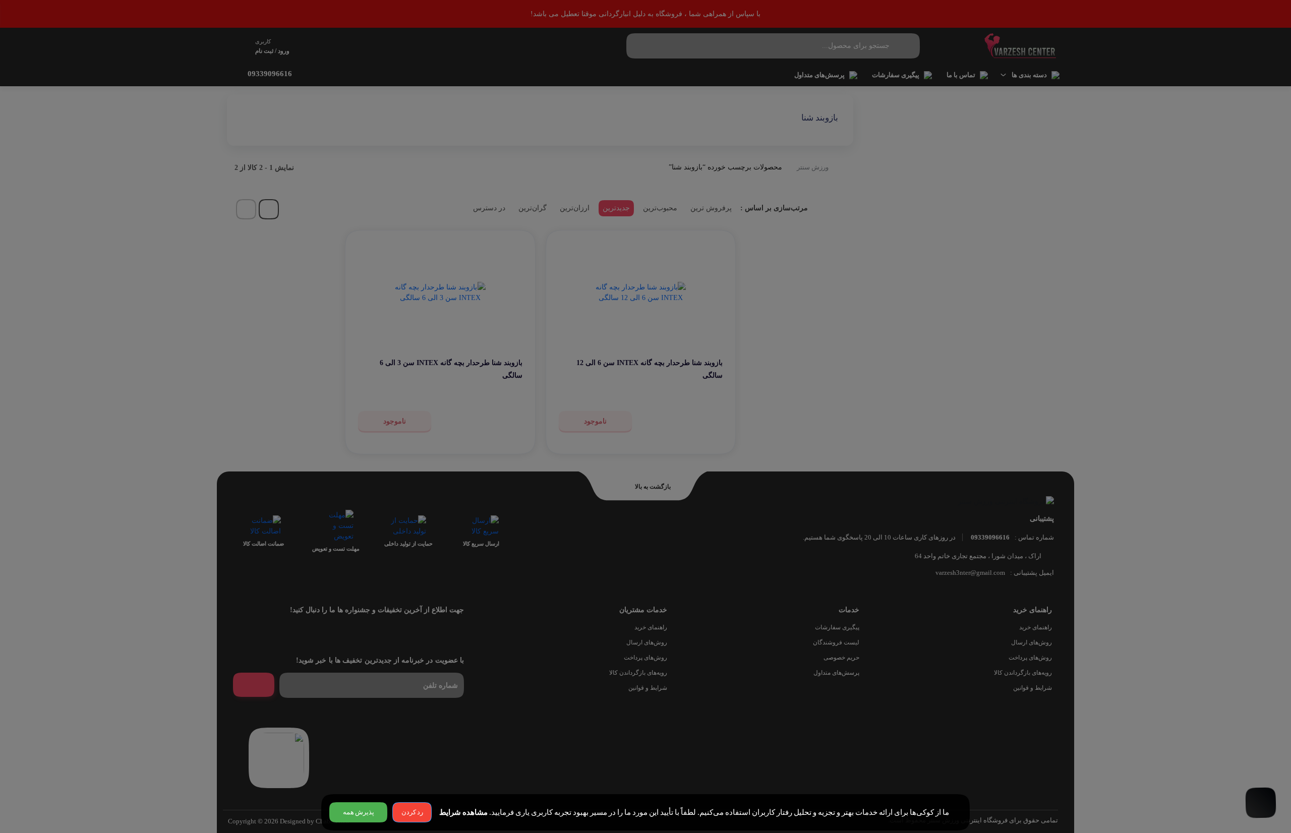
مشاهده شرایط (463, 812)
